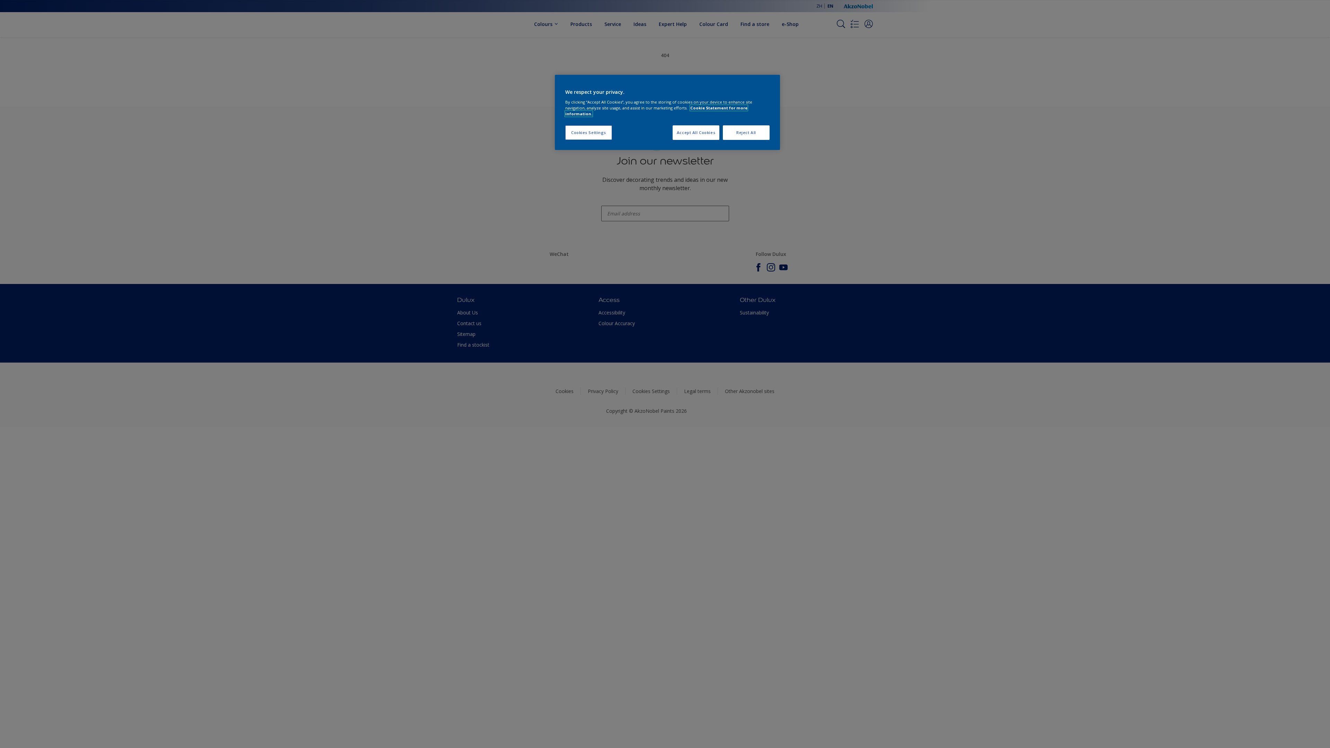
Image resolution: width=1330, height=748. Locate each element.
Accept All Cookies (696, 132)
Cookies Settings (588, 132)
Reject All (746, 132)
